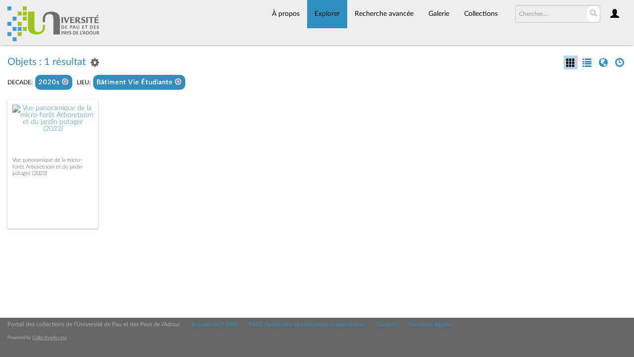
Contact (386, 324)
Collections (481, 13)
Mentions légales (430, 324)
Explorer (327, 13)
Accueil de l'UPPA (214, 324)
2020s (50, 82)
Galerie (438, 13)
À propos (286, 13)
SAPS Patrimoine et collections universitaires (307, 324)
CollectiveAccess (49, 337)
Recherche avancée (384, 13)
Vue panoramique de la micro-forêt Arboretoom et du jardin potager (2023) (47, 166)
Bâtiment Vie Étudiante (136, 82)
